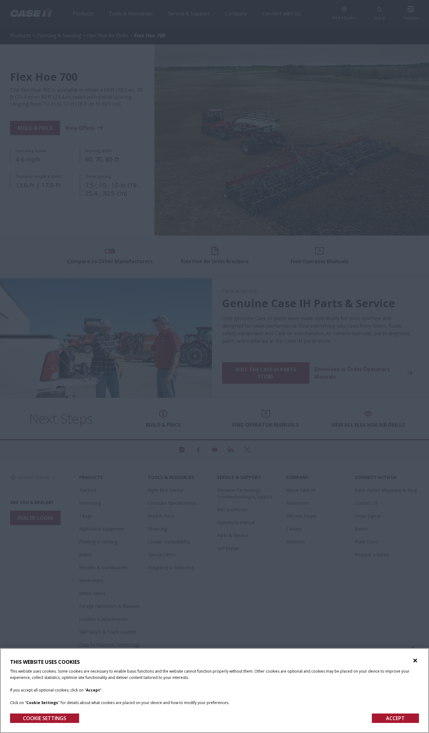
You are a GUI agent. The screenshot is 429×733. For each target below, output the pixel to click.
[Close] (415, 660)
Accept (395, 718)
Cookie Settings (44, 718)
